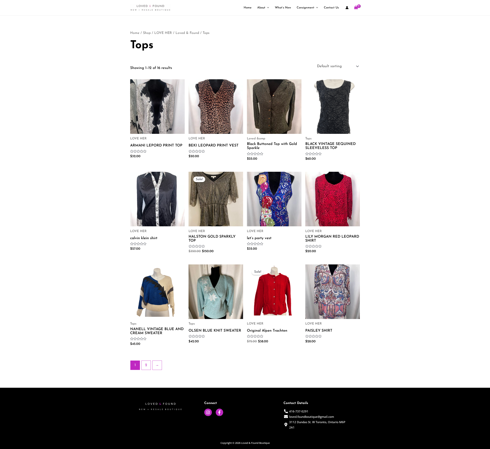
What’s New (283, 7)
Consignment (305, 7)
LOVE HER (163, 33)
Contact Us (331, 7)
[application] (267, 8)
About (261, 7)
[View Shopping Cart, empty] (356, 7)
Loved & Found (187, 33)
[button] (160, 406)
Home (248, 7)
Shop (147, 33)
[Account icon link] (347, 7)
